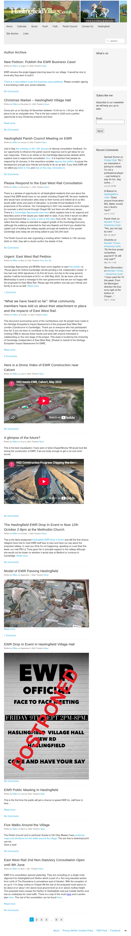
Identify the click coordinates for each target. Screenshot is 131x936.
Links (25, 33)
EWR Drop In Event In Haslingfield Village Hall (39, 644)
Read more (9, 123)
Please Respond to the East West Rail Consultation (43, 183)
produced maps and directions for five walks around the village (44, 836)
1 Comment (10, 292)
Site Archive (12, 33)
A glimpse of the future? (22, 437)
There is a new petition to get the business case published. (33, 81)
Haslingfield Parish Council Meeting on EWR (38, 138)
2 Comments (10, 356)
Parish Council (70, 26)
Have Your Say (46, 260)
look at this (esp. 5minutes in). (50, 167)
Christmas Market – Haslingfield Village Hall (37, 100)
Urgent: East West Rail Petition (27, 256)
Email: (99, 118)
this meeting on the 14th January (32, 148)
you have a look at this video (41, 218)
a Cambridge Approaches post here (31, 212)
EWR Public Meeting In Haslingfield (31, 790)
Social (34, 26)
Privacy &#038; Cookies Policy (78, 930)
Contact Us (87, 26)
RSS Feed (101, 930)
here (48, 158)
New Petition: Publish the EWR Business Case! (40, 62)
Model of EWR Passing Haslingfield (31, 571)
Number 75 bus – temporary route (113, 223)
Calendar (22, 26)
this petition (75, 266)
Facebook (115, 930)
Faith (55, 26)
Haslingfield (104, 26)
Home (9, 26)
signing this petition (64, 161)
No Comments (11, 91)
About (56, 930)
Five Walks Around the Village (27, 825)
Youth (45, 26)
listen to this (24, 167)
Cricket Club (110, 160)
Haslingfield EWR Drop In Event (48, 539)
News (44, 65)
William (15, 65)
